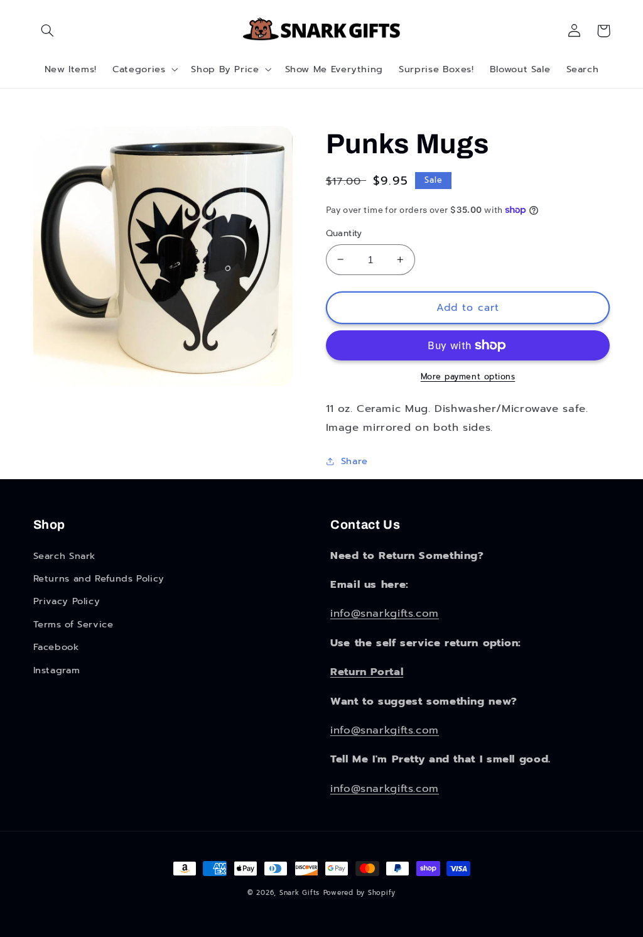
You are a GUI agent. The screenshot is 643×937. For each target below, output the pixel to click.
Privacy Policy (66, 601)
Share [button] (354, 461)
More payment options (468, 376)
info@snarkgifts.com (384, 613)
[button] (47, 30)
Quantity (344, 233)
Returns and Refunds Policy (99, 578)
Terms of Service (73, 624)
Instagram (56, 670)
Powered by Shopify (359, 892)
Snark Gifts (299, 892)
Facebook (56, 647)
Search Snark (64, 556)
